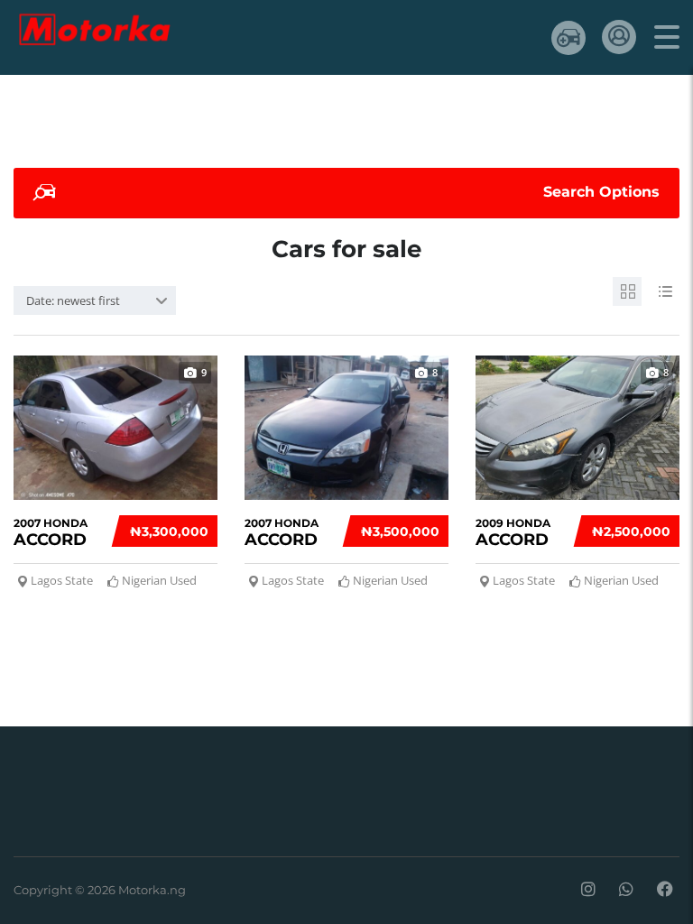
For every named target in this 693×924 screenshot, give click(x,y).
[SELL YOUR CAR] (568, 38)
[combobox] (95, 300)
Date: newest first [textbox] (73, 300)
